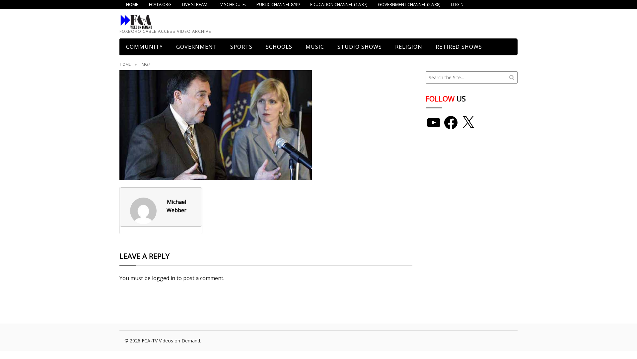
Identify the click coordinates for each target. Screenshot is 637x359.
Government (196, 46)
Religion (408, 46)
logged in (163, 278)
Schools (279, 46)
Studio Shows (359, 46)
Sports (241, 46)
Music (315, 46)
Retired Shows (459, 46)
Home (125, 64)
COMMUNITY (144, 46)
